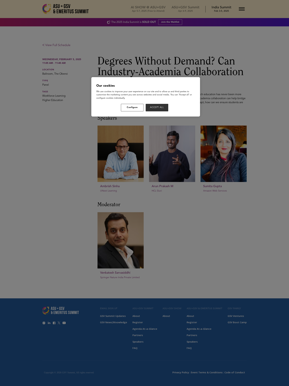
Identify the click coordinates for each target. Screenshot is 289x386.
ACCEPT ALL (157, 107)
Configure (132, 107)
